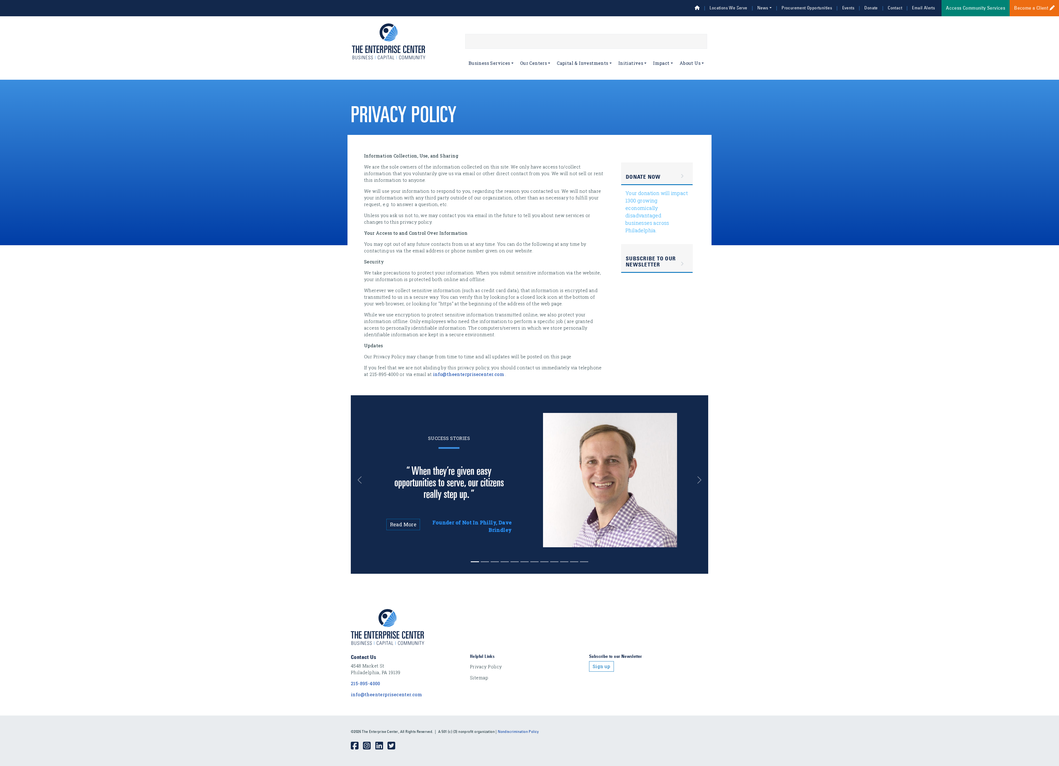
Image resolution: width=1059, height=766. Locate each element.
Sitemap (479, 677)
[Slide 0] (475, 562)
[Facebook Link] (357, 746)
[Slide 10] (574, 562)
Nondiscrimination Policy (518, 731)
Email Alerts (923, 7)
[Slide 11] (584, 562)
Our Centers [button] (533, 63)
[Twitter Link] (393, 746)
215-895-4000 (365, 683)
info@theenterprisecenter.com (468, 374)
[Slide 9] (564, 562)
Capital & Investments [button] (582, 63)
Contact (895, 7)
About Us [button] (690, 63)
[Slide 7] (544, 562)
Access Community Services (975, 8)
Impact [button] (661, 63)
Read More (403, 524)
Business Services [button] (489, 63)
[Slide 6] (534, 562)
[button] (364, 480)
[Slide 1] (485, 562)
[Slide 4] (514, 562)
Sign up (601, 666)
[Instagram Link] (369, 746)
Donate (871, 7)
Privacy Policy (486, 666)
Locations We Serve (728, 7)
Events (848, 7)
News (762, 7)
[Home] (697, 7)
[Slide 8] (554, 562)
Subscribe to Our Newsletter (651, 261)
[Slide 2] (495, 562)
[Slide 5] (524, 562)
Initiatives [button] (630, 63)
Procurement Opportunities (807, 7)
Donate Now (643, 177)
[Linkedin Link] (381, 746)
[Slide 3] (505, 562)
